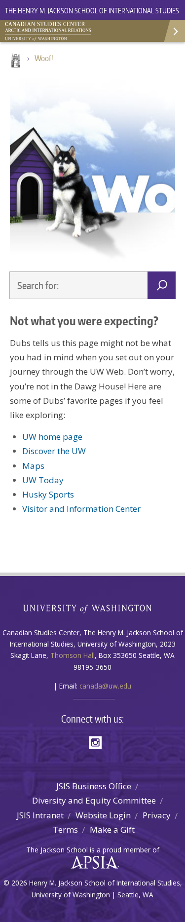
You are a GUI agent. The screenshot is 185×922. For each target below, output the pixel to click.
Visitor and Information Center (81, 508)
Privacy (157, 815)
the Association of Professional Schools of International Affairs (92, 863)
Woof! (44, 58)
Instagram (98, 741)
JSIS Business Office (93, 786)
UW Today (43, 480)
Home (14, 61)
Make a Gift (112, 829)
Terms (65, 829)
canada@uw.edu (105, 686)
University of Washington (92, 608)
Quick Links (174, 31)
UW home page (52, 436)
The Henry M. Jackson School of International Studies (92, 10)
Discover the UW (54, 451)
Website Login (103, 815)
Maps (33, 465)
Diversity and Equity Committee (94, 800)
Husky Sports (48, 494)
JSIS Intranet (40, 815)
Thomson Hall (72, 655)
